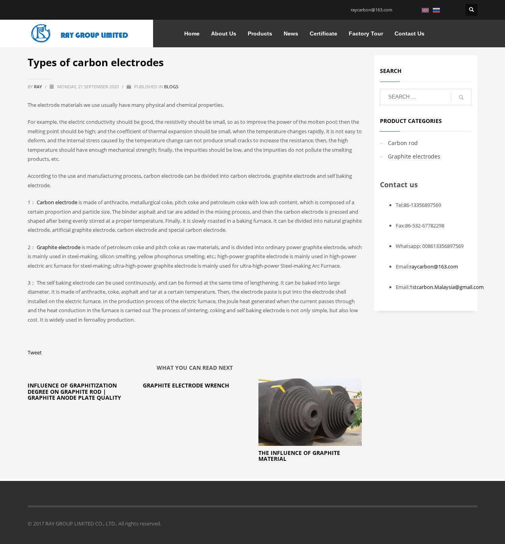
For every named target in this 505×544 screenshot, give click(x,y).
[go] (461, 97)
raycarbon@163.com (371, 10)
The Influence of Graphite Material (299, 455)
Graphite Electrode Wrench (186, 385)
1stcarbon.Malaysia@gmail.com (447, 287)
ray (38, 86)
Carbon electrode (57, 202)
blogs (171, 86)
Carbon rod (403, 143)
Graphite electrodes (414, 156)
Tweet (35, 352)
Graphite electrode (58, 247)
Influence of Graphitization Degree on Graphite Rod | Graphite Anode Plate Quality (74, 391)
